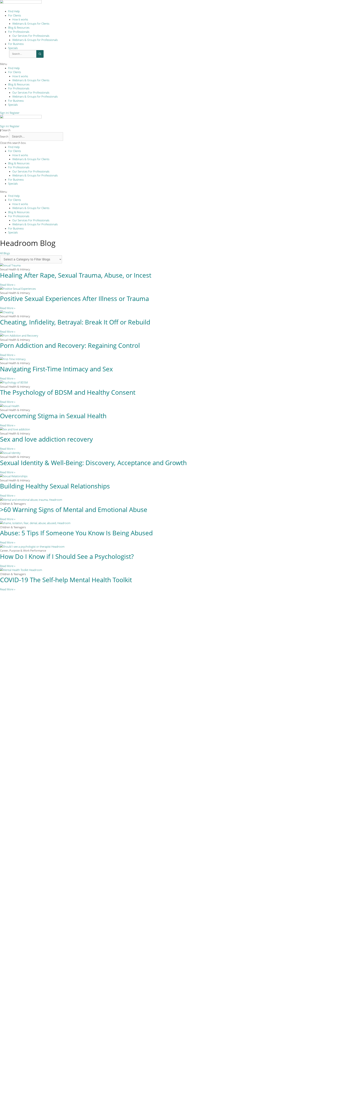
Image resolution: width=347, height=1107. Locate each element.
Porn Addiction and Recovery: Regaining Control (70, 345)
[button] (173, 64)
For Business (16, 44)
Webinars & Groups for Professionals (35, 40)
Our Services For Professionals (30, 35)
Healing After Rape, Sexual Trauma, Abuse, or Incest (75, 275)
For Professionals (18, 31)
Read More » (7, 284)
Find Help (14, 11)
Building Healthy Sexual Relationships (55, 486)
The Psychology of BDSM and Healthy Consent (67, 392)
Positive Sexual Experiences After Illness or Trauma (74, 298)
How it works (20, 19)
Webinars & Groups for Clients (30, 23)
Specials (13, 48)
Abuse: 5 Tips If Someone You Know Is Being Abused (76, 533)
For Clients (14, 15)
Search (4, 136)
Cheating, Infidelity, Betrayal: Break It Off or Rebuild (75, 322)
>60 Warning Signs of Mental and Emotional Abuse (73, 509)
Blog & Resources (18, 27)
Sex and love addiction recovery (46, 439)
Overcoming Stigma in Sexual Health (53, 416)
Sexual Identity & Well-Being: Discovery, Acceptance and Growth (93, 462)
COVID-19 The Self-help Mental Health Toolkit (66, 579)
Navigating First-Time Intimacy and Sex (56, 369)
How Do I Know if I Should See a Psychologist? (67, 556)
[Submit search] (40, 54)
